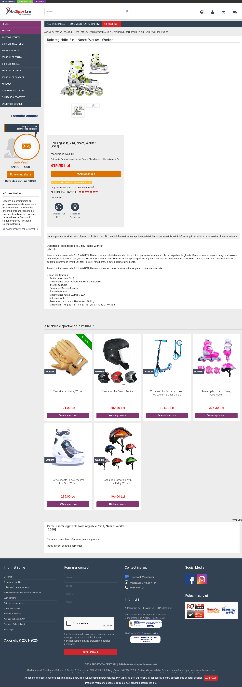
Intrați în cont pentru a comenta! (64, 545)
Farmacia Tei (25, 1)
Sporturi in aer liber (74, 32)
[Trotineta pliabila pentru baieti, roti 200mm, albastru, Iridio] (167, 358)
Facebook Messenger (142, 577)
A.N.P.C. (147, 617)
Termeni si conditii (12, 582)
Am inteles (210, 678)
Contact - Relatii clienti (14, 624)
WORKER (69, 154)
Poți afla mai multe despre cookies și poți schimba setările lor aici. (121, 682)
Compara (57, 197)
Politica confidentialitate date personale (22, 592)
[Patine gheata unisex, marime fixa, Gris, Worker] (68, 446)
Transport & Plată (12, 608)
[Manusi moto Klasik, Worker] (68, 357)
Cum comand (10, 598)
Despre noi (9, 577)
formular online (150, 633)
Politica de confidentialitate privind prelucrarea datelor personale (87, 641)
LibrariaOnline (8, 1)
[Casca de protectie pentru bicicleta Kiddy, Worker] (118, 448)
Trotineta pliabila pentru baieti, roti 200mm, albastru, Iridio (167, 393)
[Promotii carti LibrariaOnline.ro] (202, 583)
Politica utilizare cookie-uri (16, 587)
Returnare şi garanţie (13, 603)
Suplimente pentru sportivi (85, 24)
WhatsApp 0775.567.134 (143, 582)
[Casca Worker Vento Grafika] (118, 367)
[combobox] (87, 11)
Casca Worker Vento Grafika (117, 391)
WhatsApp (9, 629)
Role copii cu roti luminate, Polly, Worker (216, 393)
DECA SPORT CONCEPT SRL (157, 608)
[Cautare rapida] (127, 11)
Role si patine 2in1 (115, 32)
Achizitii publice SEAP (14, 619)
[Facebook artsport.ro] (190, 583)
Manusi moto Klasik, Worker (68, 391)
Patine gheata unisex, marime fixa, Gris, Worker (68, 481)
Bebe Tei (40, 1)
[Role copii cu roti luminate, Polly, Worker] (216, 358)
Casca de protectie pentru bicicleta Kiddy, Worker (117, 481)
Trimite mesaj (90, 652)
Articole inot (111, 24)
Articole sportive (53, 32)
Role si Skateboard (95, 32)
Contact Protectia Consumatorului (20, 229)
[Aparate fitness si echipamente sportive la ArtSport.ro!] (17, 15)
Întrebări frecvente (12, 613)
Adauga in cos (87, 173)
